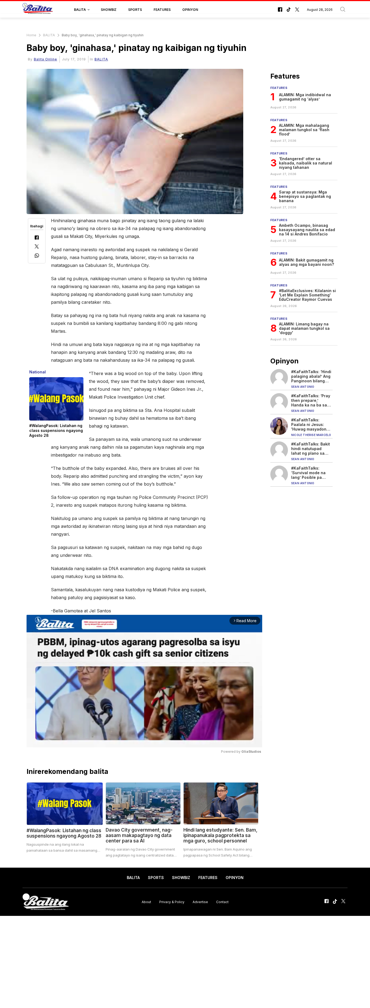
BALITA (80, 10)
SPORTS (135, 10)
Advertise (200, 902)
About (146, 902)
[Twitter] (37, 247)
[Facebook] (37, 238)
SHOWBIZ (108, 10)
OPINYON (190, 10)
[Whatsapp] (37, 256)
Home (31, 35)
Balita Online (45, 59)
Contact (222, 902)
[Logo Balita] (37, 10)
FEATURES (162, 10)
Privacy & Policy (171, 902)
